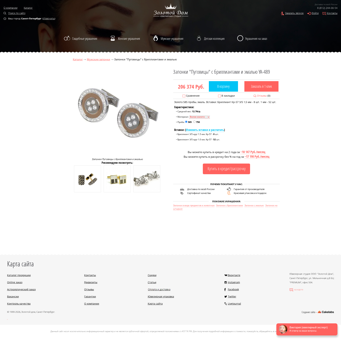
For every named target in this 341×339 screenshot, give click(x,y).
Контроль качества (19, 303)
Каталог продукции (19, 275)
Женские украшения (129, 38)
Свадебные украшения (84, 38)
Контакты (332, 13)
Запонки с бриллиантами (229, 205)
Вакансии (13, 296)
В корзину (223, 86)
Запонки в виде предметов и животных (194, 205)
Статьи (152, 282)
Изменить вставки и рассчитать (205, 130)
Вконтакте (234, 275)
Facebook (233, 289)
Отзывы (262, 95)
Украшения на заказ (256, 38)
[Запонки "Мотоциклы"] (146, 191)
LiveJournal (234, 303)
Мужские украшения (172, 38)
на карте (298, 289)
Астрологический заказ (21, 289)
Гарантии (90, 296)
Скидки (152, 275)
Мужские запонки (98, 59)
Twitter (232, 296)
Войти (315, 13)
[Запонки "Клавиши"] (117, 191)
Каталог (28, 7)
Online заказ (14, 282)
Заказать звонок (294, 13)
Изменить (49, 18)
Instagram (234, 282)
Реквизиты (90, 282)
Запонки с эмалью (254, 205)
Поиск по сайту (16, 13)
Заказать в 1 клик (261, 86)
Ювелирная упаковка (161, 296)
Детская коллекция (214, 38)
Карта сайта (155, 303)
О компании (10, 7)
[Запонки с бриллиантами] (87, 191)
